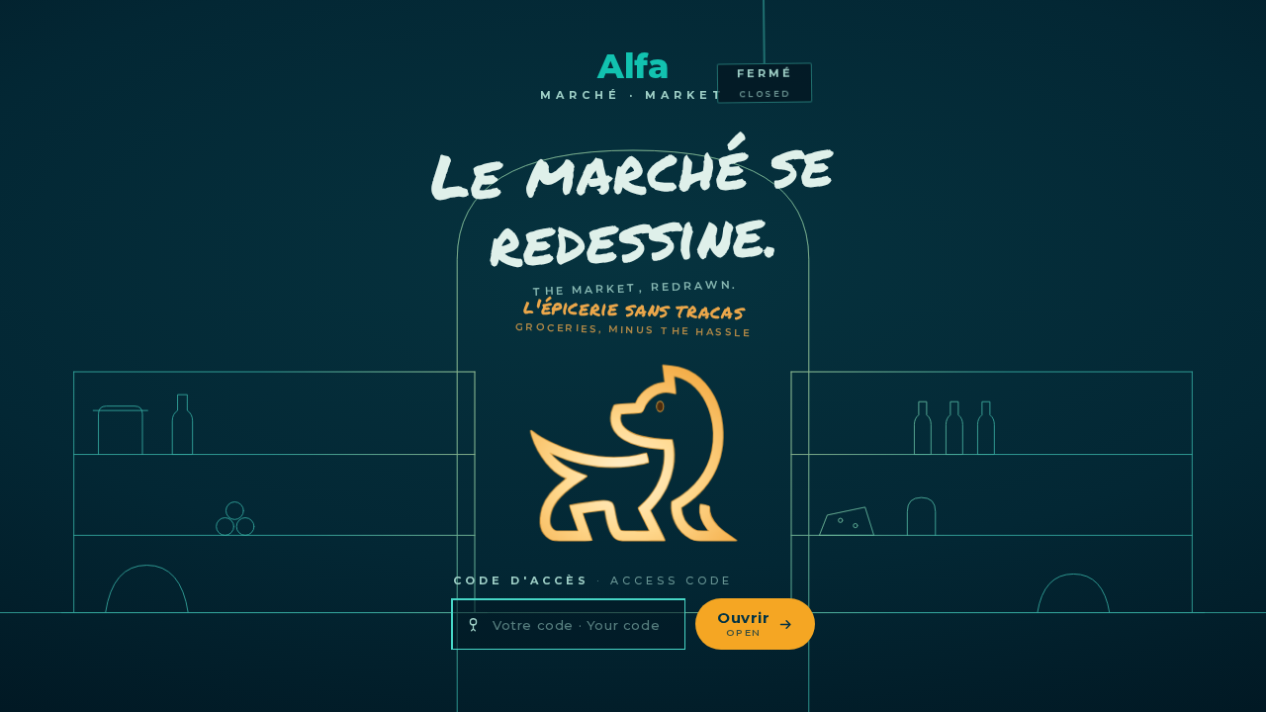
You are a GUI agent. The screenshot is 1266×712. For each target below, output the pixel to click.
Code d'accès (593, 580)
